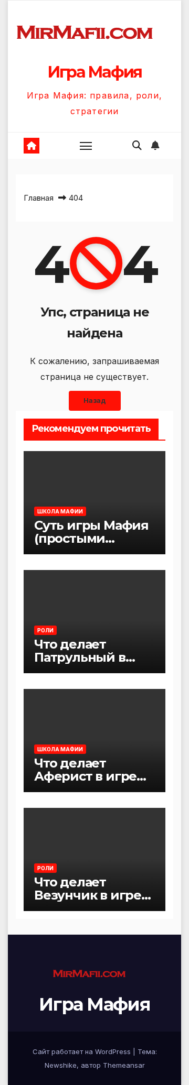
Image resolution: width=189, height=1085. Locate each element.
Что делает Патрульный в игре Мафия (79, 657)
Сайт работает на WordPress (83, 1051)
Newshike (61, 1065)
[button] (137, 145)
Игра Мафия (94, 72)
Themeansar (124, 1065)
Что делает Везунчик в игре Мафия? (87, 895)
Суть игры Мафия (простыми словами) (91, 538)
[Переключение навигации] (86, 145)
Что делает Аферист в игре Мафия (85, 776)
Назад (94, 400)
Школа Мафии (60, 511)
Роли (45, 630)
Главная (39, 198)
